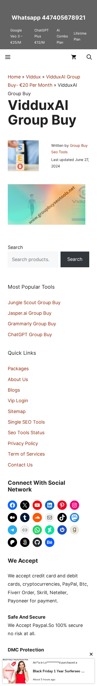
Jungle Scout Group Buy (34, 302)
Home (14, 76)
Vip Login (18, 400)
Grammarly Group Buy (32, 323)
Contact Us (20, 464)
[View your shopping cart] (73, 57)
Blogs (14, 390)
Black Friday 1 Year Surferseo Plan (60, 671)
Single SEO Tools (26, 422)
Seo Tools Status (26, 432)
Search (15, 247)
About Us (18, 379)
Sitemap (17, 411)
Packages (18, 368)
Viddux (33, 76)
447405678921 (64, 17)
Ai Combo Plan (62, 36)
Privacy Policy (23, 443)
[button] (89, 57)
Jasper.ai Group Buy (29, 313)
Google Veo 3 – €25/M (16, 36)
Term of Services (26, 454)
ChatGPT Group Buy (30, 334)
